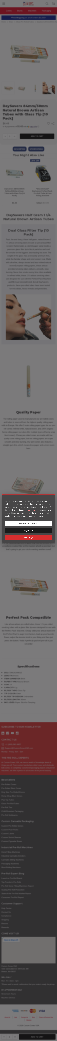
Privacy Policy (32, 510)
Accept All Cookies (28, 523)
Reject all (28, 530)
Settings (28, 537)
